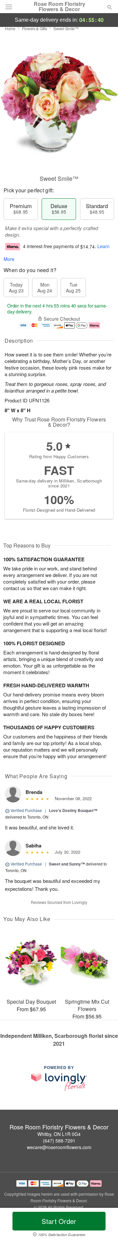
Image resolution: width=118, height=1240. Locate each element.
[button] (104, 1225)
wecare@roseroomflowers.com (59, 1147)
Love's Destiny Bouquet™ (73, 810)
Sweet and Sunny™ (67, 864)
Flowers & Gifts (34, 28)
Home (10, 28)
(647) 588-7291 (59, 1140)
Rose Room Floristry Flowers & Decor (59, 6)
